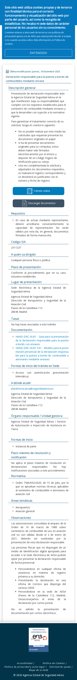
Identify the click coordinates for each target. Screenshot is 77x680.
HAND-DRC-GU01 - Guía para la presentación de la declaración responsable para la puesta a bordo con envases (42, 340)
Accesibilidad (24, 663)
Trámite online (41, 190)
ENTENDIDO (38, 53)
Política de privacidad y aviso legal (24, 666)
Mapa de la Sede (38, 670)
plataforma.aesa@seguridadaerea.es (32, 388)
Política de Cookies (54, 663)
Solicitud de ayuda (60, 666)
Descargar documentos (41, 203)
